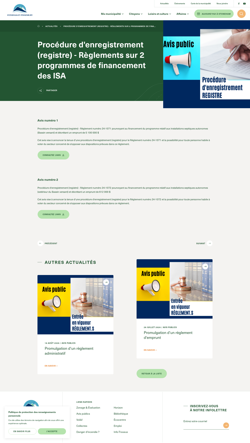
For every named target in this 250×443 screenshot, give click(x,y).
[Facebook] (239, 4)
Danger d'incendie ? (87, 432)
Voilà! (79, 419)
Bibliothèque (121, 413)
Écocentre (120, 419)
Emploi (118, 426)
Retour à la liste (152, 373)
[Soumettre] (226, 425)
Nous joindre (222, 3)
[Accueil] (38, 26)
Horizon (118, 407)
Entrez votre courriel (195, 421)
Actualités (164, 3)
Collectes (81, 426)
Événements (179, 3)
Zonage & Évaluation (88, 407)
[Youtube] (244, 3)
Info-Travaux (121, 432)
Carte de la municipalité (201, 3)
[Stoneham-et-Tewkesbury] (20, 10)
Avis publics (83, 413)
